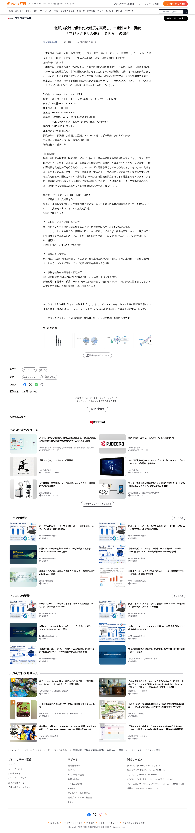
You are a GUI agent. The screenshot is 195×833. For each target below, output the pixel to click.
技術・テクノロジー (32, 377)
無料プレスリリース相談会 (80, 797)
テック (100, 11)
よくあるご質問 (75, 784)
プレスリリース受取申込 (79, 793)
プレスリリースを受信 (149, 4)
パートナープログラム (73, 823)
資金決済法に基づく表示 (133, 823)
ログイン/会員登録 (177, 4)
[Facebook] (24, 384)
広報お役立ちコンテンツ (19, 787)
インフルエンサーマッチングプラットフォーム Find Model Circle (156, 784)
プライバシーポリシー (108, 823)
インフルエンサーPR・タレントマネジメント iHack (150, 779)
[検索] (185, 11)
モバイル (109, 11)
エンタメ (19, 11)
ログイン (72, 770)
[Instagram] (100, 814)
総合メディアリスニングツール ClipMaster (146, 770)
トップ (10, 750)
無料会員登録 (74, 765)
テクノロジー (29, 369)
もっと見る (179, 518)
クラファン (129, 11)
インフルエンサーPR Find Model (142, 775)
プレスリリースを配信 (124, 4)
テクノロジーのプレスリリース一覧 (34, 750)
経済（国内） (51, 377)
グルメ (29, 11)
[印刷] (41, 384)
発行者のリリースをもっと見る (97, 504)
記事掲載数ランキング (18, 782)
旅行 (36, 11)
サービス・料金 (15, 769)
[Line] (36, 384)
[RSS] (106, 814)
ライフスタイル (67, 11)
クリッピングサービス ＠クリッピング (144, 765)
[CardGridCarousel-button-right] (151, 341)
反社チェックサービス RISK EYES (142, 788)
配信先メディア (15, 773)
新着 (11, 11)
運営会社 (55, 823)
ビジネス (91, 11)
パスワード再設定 (76, 775)
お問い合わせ (97, 408)
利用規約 (91, 823)
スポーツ (81, 11)
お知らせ (72, 788)
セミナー (72, 802)
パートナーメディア (17, 778)
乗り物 (119, 11)
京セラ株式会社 (50, 42)
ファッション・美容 (49, 11)
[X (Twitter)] (30, 384)
